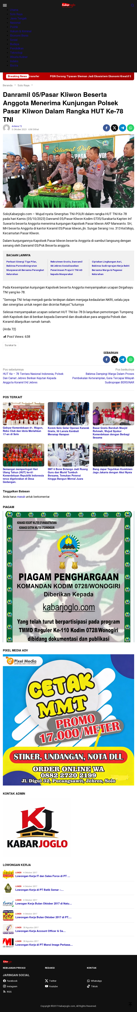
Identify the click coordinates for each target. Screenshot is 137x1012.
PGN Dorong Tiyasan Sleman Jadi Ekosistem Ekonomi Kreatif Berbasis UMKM (59, 76)
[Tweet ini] (114, 127)
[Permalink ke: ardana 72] (6, 127)
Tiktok (94, 986)
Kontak (91, 968)
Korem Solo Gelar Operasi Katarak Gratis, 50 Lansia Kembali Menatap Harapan (68, 431)
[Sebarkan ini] (106, 127)
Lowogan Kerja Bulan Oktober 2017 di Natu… (43, 903)
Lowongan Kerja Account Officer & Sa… (40, 930)
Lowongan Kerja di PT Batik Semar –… (39, 889)
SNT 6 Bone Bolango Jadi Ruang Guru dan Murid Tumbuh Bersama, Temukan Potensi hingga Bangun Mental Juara (68, 473)
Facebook (12, 981)
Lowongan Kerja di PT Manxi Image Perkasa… (44, 944)
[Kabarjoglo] (68, 5)
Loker (18, 872)
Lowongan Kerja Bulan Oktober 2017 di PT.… (43, 917)
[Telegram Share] (122, 127)
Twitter (52, 981)
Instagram (12, 986)
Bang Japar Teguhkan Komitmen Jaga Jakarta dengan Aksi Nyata (113, 470)
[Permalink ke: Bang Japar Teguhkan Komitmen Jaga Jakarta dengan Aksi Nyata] (113, 455)
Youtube (53, 986)
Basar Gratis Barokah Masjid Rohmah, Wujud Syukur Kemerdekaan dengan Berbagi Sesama (111, 432)
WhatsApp (96, 981)
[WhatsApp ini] (130, 127)
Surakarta (10, 345)
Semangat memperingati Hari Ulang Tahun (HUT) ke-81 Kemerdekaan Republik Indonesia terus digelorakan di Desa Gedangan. (23, 475)
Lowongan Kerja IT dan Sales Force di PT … (42, 876)
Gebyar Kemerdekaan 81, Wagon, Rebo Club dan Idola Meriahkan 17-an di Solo (23, 431)
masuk (21, 496)
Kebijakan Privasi (14, 968)
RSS (9, 991)
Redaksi (50, 968)
